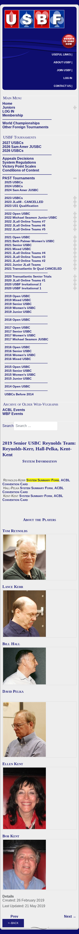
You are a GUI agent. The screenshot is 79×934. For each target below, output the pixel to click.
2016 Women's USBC (20, 355)
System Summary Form (42, 480)
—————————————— (27, 119)
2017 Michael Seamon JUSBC (26, 339)
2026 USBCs (12, 151)
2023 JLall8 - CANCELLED (24, 202)
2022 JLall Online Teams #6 (25, 225)
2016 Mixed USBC (18, 359)
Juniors (8, 107)
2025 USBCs (14, 182)
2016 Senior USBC (18, 351)
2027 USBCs (12, 143)
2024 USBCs (14, 186)
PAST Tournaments (18, 178)
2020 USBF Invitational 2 (23, 284)
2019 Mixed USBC (18, 300)
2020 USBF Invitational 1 (23, 288)
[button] (75, 108)
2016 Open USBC (17, 347)
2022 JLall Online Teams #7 (25, 221)
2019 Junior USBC (18, 312)
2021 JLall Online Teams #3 (25, 257)
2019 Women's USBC (20, 308)
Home (7, 103)
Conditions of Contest (20, 170)
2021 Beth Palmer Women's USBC (29, 241)
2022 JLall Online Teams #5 (25, 229)
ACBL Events (13, 410)
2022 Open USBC (17, 213)
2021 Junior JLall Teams (23, 264)
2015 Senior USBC (18, 370)
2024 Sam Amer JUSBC (21, 190)
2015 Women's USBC (20, 374)
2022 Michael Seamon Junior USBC (31, 217)
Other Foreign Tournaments (25, 127)
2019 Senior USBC (18, 304)
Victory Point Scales (19, 166)
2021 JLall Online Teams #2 (25, 260)
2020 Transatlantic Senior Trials (28, 276)
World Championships (21, 123)
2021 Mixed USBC (18, 249)
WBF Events (12, 414)
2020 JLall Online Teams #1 (25, 280)
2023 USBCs (14, 198)
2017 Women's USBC (20, 335)
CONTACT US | (63, 85)
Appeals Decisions (18, 158)
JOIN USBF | (64, 70)
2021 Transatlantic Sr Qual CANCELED (33, 268)
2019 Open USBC (17, 296)
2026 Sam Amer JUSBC (21, 147)
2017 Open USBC (17, 327)
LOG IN (67, 78)
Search (8, 426)
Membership (12, 115)
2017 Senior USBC (18, 331)
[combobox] (35, 425)
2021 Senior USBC (18, 245)
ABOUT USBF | (63, 62)
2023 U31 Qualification (21, 205)
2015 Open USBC (17, 366)
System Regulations (19, 162)
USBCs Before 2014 (19, 394)
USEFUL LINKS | (62, 54)
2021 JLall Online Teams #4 (25, 253)
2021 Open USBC (17, 237)
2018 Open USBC (17, 319)
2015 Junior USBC (18, 378)
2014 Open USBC (17, 386)
